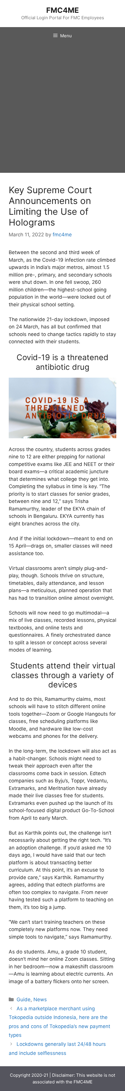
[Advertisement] (62, 110)
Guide (24, 999)
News (40, 999)
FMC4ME (62, 10)
